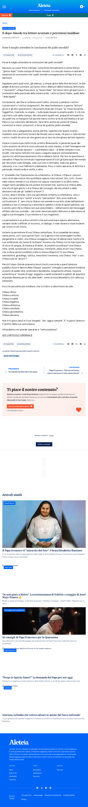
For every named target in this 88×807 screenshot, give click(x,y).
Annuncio (36, 776)
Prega (49, 15)
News (11, 770)
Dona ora (5, 15)
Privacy (23, 799)
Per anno (60, 770)
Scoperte (12, 780)
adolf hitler (8, 567)
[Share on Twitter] (76, 55)
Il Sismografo (37, 37)
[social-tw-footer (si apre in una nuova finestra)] (46, 788)
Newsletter (37, 770)
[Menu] (14, 6)
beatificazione (9, 503)
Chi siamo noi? (26, 795)
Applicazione (37, 773)
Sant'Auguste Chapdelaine (51, 10)
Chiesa (4, 23)
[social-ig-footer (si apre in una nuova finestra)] (51, 788)
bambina (8, 688)
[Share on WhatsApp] (85, 55)
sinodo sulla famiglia (11, 356)
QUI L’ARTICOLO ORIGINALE (17, 335)
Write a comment (44, 444)
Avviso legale (38, 795)
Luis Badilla (27, 37)
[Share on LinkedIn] (72, 55)
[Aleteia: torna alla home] (44, 5)
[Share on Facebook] (68, 55)
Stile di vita (13, 773)
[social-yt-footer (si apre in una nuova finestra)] (37, 788)
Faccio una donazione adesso (18, 406)
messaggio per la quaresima (14, 610)
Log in (51, 435)
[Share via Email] (81, 55)
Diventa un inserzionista (52, 795)
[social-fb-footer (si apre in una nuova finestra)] (42, 788)
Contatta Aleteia (69, 795)
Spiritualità (13, 776)
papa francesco (10, 650)
